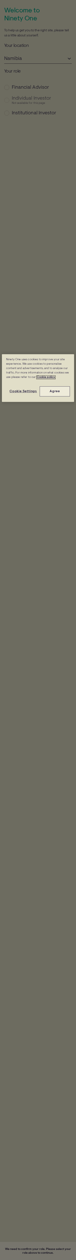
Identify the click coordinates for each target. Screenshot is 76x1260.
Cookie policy (46, 377)
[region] (38, 378)
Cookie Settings (23, 391)
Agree (55, 391)
